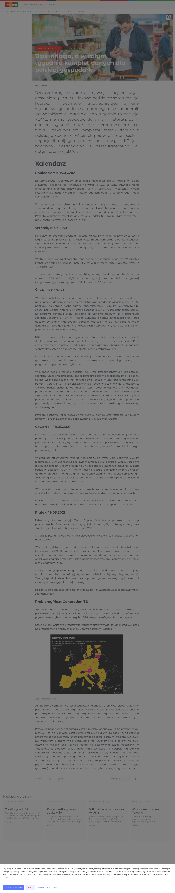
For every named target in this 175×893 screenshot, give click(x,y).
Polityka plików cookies (47, 887)
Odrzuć (30, 887)
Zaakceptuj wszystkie (13, 887)
